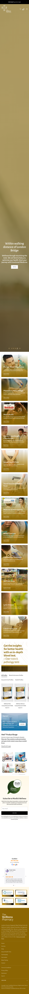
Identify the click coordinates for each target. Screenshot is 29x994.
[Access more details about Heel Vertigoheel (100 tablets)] (3, 921)
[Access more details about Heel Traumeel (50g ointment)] (3, 910)
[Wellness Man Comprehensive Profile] (7, 842)
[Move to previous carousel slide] (9, 498)
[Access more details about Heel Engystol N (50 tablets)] (16, 921)
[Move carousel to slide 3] (15, 498)
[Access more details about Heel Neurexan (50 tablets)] (16, 910)
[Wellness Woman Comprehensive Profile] (20, 842)
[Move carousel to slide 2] (13, 498)
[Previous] (2, 2)
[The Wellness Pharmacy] (6, 9)
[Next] (26, 2)
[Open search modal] (20, 8)
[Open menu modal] (26, 8)
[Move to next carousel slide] (20, 498)
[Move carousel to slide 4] (17, 498)
